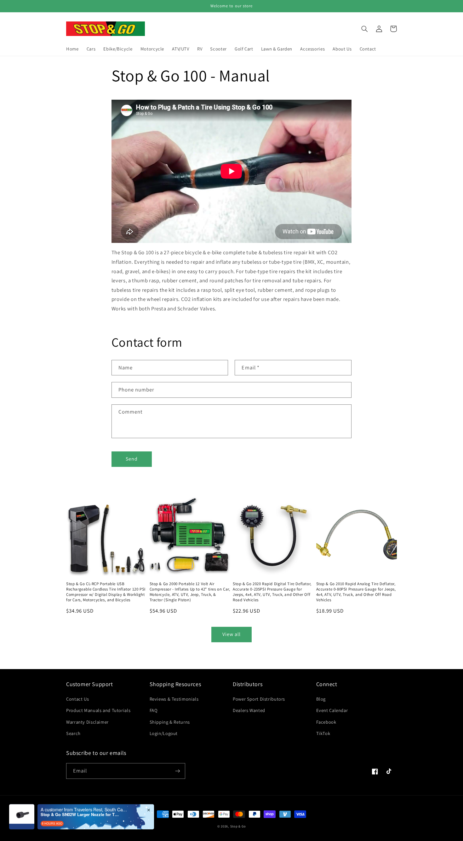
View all (231, 634)
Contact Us (77, 699)
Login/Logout (164, 733)
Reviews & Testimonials (174, 699)
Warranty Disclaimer (87, 722)
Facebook (326, 722)
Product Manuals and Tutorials (98, 710)
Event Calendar (332, 710)
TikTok (323, 733)
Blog (321, 699)
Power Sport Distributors (259, 699)
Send (132, 459)
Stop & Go (238, 826)
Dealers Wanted (249, 710)
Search (73, 733)
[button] (364, 28)
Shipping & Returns (170, 722)
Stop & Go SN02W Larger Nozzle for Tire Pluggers (80, 798)
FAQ (154, 710)
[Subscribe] (177, 771)
